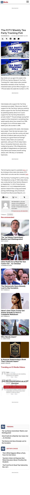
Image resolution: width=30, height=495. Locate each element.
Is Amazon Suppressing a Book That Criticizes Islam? (13, 360)
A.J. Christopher (5, 338)
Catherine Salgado (6, 265)
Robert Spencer (5, 363)
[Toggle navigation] (27, 1)
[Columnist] (6, 204)
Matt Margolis (5, 290)
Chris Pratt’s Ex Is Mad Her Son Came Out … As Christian (13, 263)
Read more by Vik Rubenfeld (20, 211)
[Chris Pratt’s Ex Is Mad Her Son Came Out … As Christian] (15, 252)
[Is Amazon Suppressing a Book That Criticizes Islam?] (15, 350)
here (24, 170)
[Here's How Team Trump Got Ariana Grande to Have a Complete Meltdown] (15, 301)
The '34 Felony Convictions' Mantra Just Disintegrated (12, 238)
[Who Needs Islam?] (15, 327)
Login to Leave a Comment (15, 387)
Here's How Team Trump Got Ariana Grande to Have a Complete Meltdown (13, 312)
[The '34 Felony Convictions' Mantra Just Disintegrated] (15, 228)
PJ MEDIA (10, 214)
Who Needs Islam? (8, 337)
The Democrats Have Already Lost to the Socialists (13, 287)
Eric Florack (4, 241)
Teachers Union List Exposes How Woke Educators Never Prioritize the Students (14, 460)
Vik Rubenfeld (5, 36)
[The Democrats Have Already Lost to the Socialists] (15, 276)
